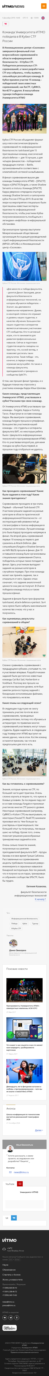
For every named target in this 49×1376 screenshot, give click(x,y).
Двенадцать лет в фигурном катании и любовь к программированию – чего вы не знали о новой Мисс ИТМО (24, 1089)
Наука (5, 1265)
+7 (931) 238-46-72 (9, 1291)
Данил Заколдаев (17, 950)
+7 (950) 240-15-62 (9, 1295)
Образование (9, 1270)
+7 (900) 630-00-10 (9, 1288)
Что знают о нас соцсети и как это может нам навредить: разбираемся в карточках (24, 1047)
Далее (38, 1130)
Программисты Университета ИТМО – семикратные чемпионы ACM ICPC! (23, 1007)
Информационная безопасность (24, 918)
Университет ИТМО (29, 1192)
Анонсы (10, 1108)
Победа (14, 923)
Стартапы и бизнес (11, 1275)
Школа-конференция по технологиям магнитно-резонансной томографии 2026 (23, 1117)
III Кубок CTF (16, 928)
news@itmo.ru (21, 1172)
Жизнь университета (12, 1279)
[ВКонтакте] (6, 24)
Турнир (35, 923)
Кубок (25, 923)
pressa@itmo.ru (8, 1305)
